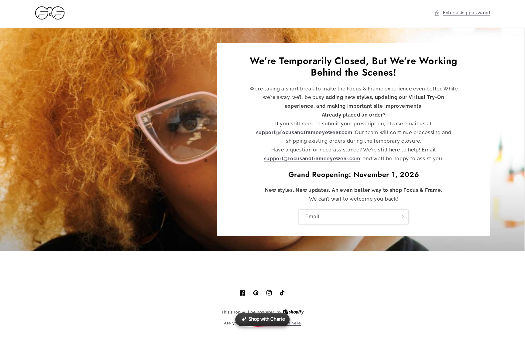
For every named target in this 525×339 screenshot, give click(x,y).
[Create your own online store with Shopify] (293, 312)
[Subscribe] (401, 217)
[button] (462, 13)
